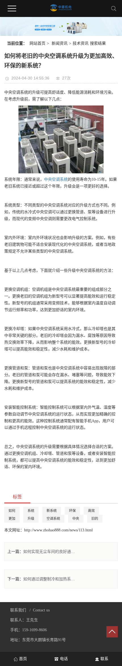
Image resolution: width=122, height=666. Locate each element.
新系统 (52, 511)
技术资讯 (81, 43)
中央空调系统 (56, 179)
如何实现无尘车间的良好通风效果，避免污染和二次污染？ (50, 551)
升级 (31, 519)
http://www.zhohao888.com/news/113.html (58, 530)
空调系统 (53, 519)
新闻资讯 (60, 43)
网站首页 (37, 43)
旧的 (94, 519)
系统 (31, 511)
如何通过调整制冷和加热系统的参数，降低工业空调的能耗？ (50, 579)
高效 (91, 511)
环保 (72, 511)
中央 (75, 519)
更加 (12, 519)
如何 (12, 511)
